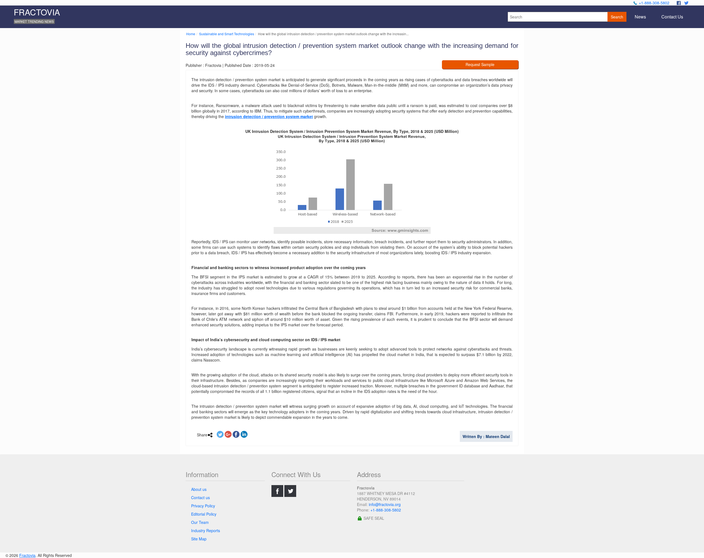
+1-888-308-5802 (654, 3)
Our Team (200, 522)
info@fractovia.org (385, 504)
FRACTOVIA (37, 12)
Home (190, 33)
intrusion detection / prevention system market (269, 116)
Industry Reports (205, 530)
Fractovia (27, 555)
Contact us (200, 497)
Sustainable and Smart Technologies (226, 33)
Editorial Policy (203, 514)
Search (617, 17)
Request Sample (480, 64)
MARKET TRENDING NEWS (34, 21)
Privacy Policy (203, 505)
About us (199, 489)
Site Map (199, 538)
